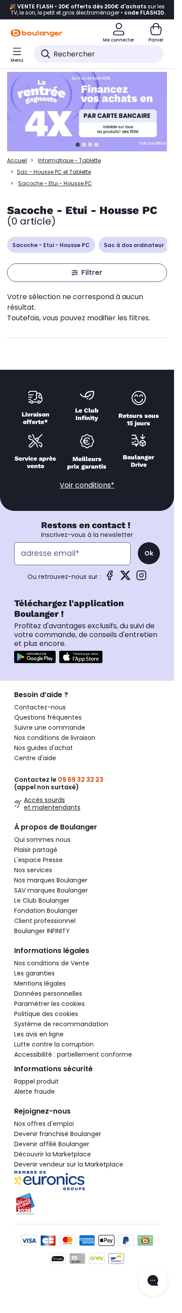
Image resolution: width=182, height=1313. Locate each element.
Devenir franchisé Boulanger (57, 1133)
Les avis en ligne (39, 1034)
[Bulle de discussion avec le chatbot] (153, 1281)
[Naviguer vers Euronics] (87, 1180)
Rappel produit (36, 1081)
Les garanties (34, 973)
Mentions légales (40, 983)
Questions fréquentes (48, 717)
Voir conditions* (87, 485)
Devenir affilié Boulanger (51, 1144)
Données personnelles (48, 993)
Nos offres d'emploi (44, 1123)
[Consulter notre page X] (125, 578)
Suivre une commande (49, 727)
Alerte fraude (34, 1091)
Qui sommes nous (42, 839)
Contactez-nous (40, 707)
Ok (148, 553)
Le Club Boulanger (41, 900)
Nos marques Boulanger (50, 880)
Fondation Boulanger (46, 910)
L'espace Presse (38, 859)
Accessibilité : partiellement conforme (73, 1054)
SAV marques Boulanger (51, 890)
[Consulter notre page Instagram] (141, 578)
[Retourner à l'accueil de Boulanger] (36, 33)
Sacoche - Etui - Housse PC (51, 245)
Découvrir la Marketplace (52, 1154)
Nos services (33, 870)
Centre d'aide (35, 758)
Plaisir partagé (35, 849)
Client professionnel (45, 920)
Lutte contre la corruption (54, 1044)
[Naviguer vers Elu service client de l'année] (87, 1204)
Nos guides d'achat (43, 747)
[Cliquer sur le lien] (91, 111)
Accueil (17, 160)
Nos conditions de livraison (54, 737)
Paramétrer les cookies (49, 1003)
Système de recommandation (61, 1024)
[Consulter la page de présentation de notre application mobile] (35, 657)
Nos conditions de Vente (51, 963)
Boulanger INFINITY (42, 931)
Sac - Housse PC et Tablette (54, 172)
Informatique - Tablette (69, 160)
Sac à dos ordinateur (134, 245)
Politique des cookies (46, 1013)
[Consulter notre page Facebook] (109, 578)
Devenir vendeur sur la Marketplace (68, 1164)
